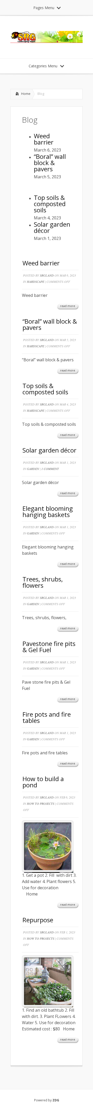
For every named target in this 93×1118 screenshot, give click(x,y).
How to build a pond (43, 781)
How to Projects (40, 803)
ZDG (55, 1100)
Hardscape (35, 281)
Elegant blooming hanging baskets (47, 511)
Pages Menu (43, 7)
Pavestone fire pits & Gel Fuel (48, 646)
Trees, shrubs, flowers (42, 582)
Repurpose (37, 920)
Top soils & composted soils (45, 388)
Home (25, 93)
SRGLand (47, 275)
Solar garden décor (49, 450)
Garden (33, 469)
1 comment (50, 469)
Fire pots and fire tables (46, 717)
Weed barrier (41, 263)
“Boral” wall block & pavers (49, 324)
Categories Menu (43, 65)
